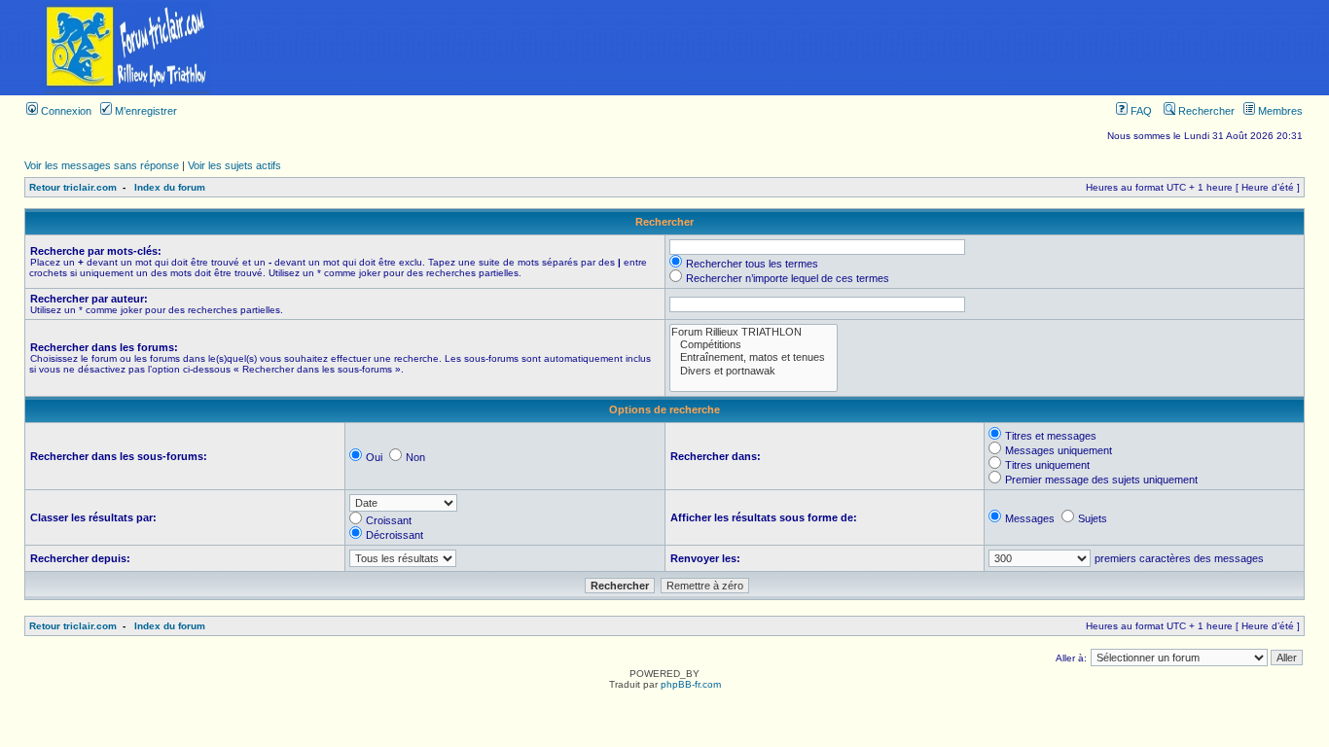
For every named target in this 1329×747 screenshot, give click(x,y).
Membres (1279, 111)
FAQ (1140, 111)
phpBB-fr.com (691, 684)
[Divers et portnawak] (753, 371)
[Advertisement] (792, 47)
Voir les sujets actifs (234, 165)
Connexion (64, 111)
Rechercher (1205, 111)
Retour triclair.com (73, 187)
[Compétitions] (753, 344)
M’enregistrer (144, 111)
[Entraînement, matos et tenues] (753, 357)
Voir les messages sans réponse (101, 165)
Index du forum (169, 187)
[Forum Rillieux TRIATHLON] (753, 332)
